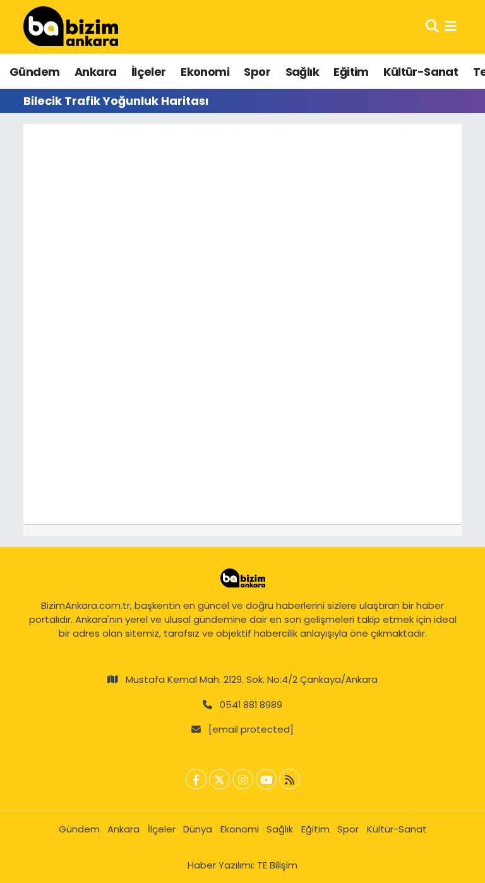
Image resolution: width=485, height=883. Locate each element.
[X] (219, 779)
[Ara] (432, 26)
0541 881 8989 (251, 704)
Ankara (95, 72)
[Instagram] (242, 779)
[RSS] (289, 779)
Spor (257, 72)
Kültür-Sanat (420, 72)
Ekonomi (205, 72)
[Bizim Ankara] (70, 27)
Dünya (197, 829)
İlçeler (148, 72)
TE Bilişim (277, 865)
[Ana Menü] (451, 26)
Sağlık (302, 72)
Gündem (34, 72)
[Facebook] (196, 779)
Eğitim (350, 72)
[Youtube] (266, 779)
